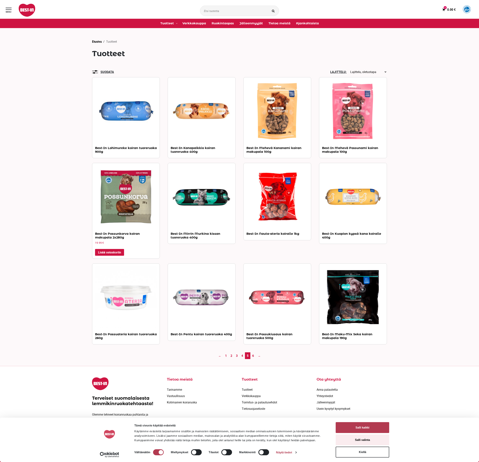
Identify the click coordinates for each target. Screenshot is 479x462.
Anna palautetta (327, 389)
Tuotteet (247, 389)
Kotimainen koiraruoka (182, 402)
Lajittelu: (338, 72)
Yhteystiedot (325, 396)
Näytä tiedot (284, 452)
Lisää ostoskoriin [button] (109, 252)
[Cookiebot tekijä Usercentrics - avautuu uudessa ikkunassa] (109, 455)
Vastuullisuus (176, 396)
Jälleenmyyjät (326, 402)
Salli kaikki (362, 427)
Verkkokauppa (251, 396)
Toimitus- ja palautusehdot (259, 402)
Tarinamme (174, 389)
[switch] (196, 452)
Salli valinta (362, 439)
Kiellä (362, 452)
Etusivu (97, 41)
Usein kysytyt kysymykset (333, 409)
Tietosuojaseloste (253, 409)
